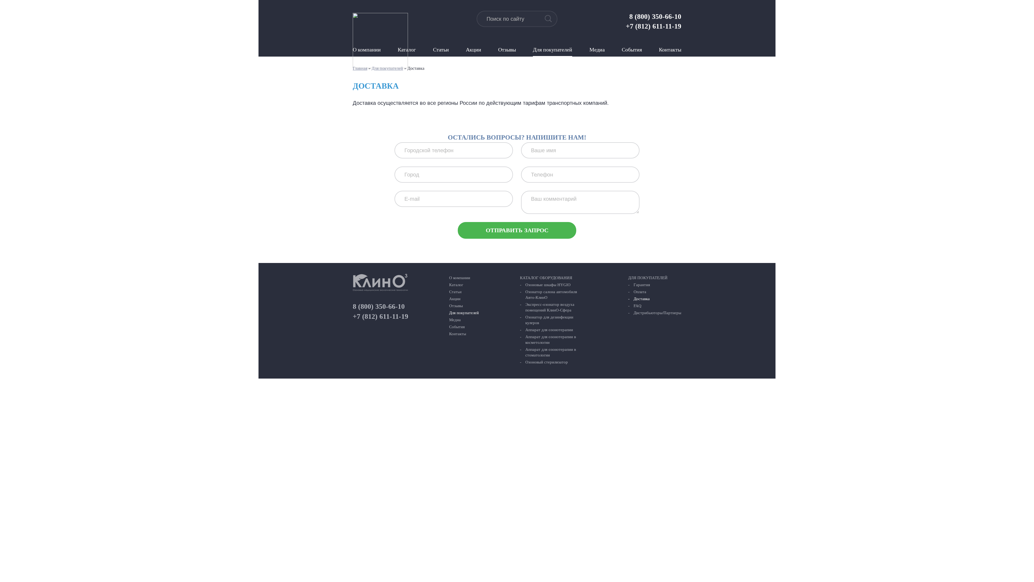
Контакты (670, 50)
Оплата (640, 292)
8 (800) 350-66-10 (655, 16)
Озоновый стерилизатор (546, 362)
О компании (459, 278)
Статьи (441, 50)
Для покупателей (552, 50)
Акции (473, 50)
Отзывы (507, 50)
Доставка (642, 299)
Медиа (597, 50)
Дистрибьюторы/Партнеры (657, 313)
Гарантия (642, 285)
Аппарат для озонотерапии (549, 330)
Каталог (456, 285)
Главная (360, 68)
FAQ (637, 306)
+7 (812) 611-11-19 (653, 26)
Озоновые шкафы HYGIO (548, 285)
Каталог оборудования (546, 278)
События (632, 50)
